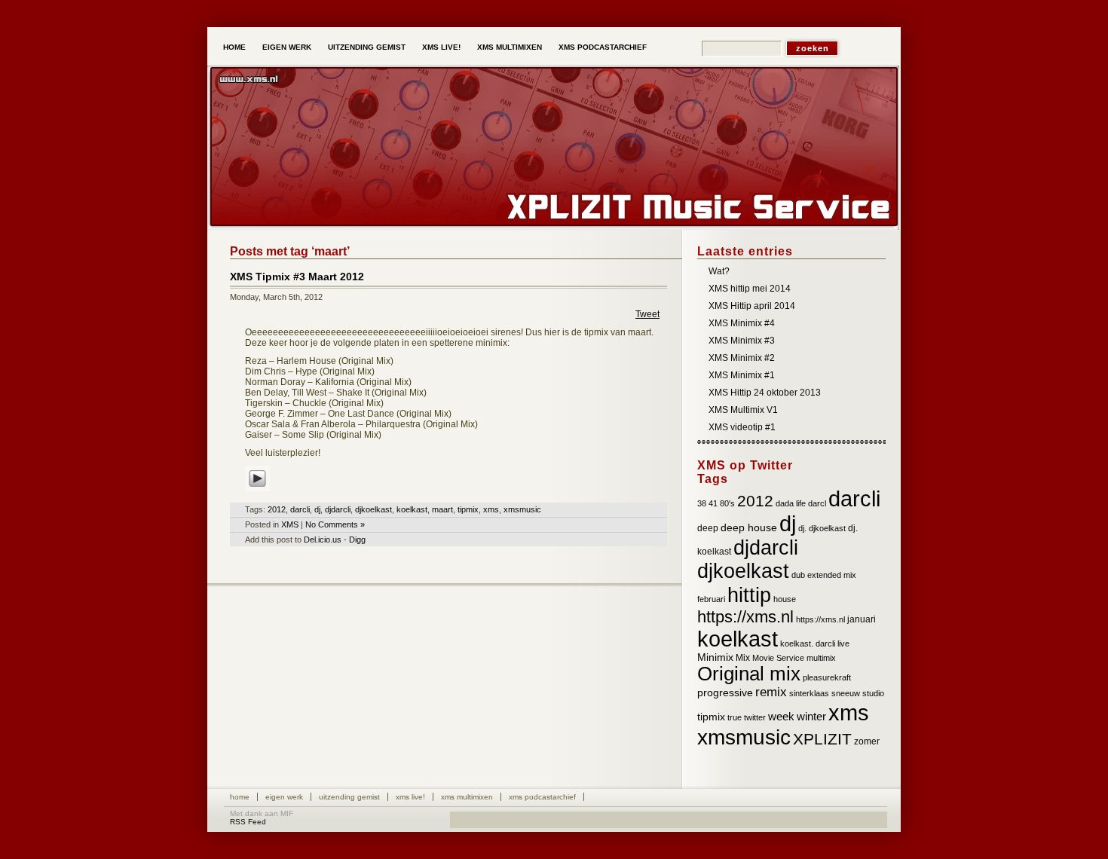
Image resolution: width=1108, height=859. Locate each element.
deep (707, 528)
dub (798, 574)
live (843, 643)
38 (701, 503)
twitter (755, 717)
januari (861, 619)
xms (491, 509)
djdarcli (337, 509)
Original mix (748, 673)
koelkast (411, 509)
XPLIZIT (822, 739)
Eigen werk (286, 47)
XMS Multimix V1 (743, 410)
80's (727, 503)
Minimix (715, 657)
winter (811, 717)
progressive (725, 693)
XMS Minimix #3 (742, 340)
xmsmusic (522, 509)
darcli (300, 509)
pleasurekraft (827, 677)
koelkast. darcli (807, 643)
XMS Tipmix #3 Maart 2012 (297, 277)
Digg (357, 539)
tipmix (468, 509)
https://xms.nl (745, 616)
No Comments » (335, 524)
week (781, 717)
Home (234, 47)
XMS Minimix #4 (742, 323)
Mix (743, 658)
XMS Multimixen (509, 47)
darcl (817, 503)
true (734, 717)
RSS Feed (248, 822)
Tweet (647, 314)
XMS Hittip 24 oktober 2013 (765, 392)
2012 (277, 509)
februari (711, 599)
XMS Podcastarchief (603, 47)
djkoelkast (373, 509)
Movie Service (778, 657)
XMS (289, 524)
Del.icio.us (322, 539)
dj (317, 509)
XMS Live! (441, 47)
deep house (749, 527)
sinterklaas (809, 693)
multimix (821, 657)
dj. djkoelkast (822, 528)
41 (713, 503)
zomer (867, 741)
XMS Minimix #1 (742, 375)
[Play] (257, 492)
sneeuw (845, 693)
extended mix (831, 574)
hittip (749, 595)
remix (771, 692)
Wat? (719, 271)
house (784, 599)
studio (873, 693)
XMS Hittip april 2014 (752, 306)
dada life (791, 503)
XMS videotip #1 (742, 427)
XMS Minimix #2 (742, 358)
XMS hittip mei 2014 (750, 288)
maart (442, 509)
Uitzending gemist (367, 47)
